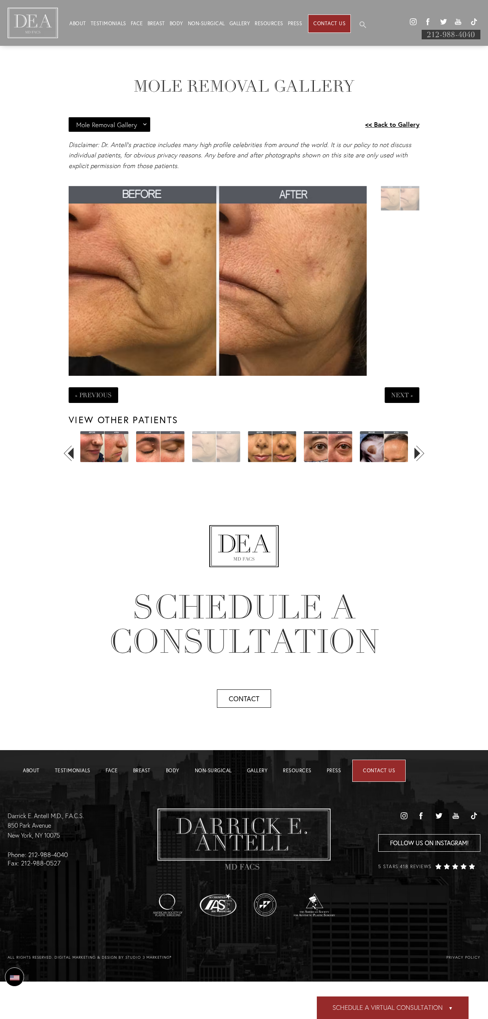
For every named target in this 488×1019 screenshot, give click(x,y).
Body (176, 23)
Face (137, 23)
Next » (402, 395)
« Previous (93, 395)
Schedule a (244, 624)
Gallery (240, 23)
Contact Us (329, 23)
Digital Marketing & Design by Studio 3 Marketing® (113, 957)
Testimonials (108, 23)
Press (295, 23)
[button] (413, 22)
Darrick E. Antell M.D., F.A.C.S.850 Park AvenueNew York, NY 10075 (46, 825)
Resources (269, 23)
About (77, 23)
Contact (244, 698)
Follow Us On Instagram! (429, 843)
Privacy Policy (463, 957)
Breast (156, 23)
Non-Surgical (206, 23)
